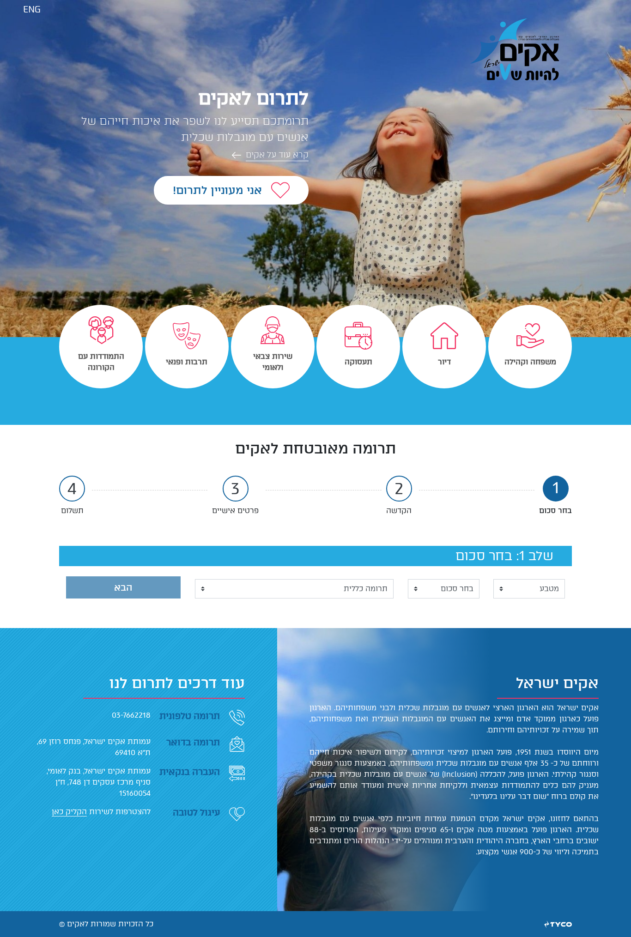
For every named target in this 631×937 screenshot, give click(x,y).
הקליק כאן (69, 811)
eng (32, 9)
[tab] (530, 346)
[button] (193, 155)
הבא (123, 587)
